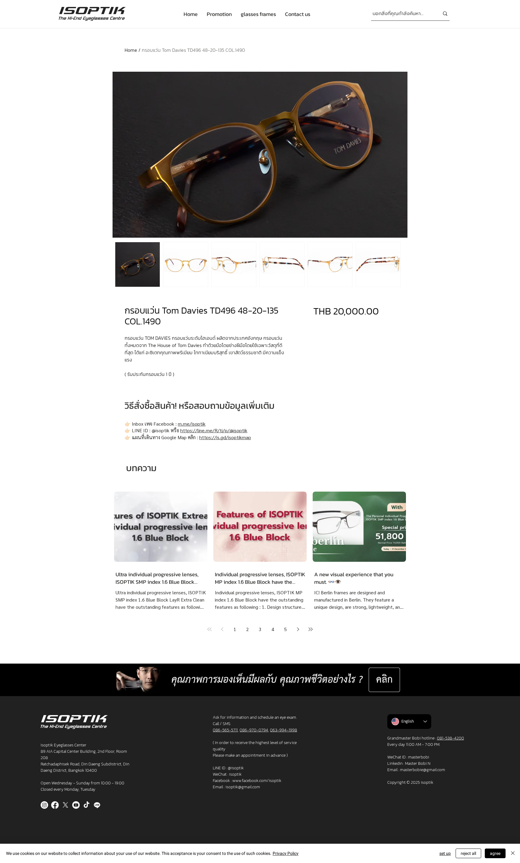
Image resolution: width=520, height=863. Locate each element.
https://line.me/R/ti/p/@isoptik (213, 430)
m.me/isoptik (192, 424)
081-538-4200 (450, 738)
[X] (65, 805)
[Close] (512, 853)
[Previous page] (222, 629)
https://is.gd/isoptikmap (225, 437)
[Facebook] (55, 805)
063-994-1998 (283, 730)
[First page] (209, 629)
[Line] (97, 805)
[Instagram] (44, 805)
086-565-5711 (225, 730)
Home (131, 50)
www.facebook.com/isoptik (256, 780)
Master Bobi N (417, 763)
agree (495, 853)
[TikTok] (86, 805)
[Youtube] (76, 805)
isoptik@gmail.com (242, 787)
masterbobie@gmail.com (422, 770)
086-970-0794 (254, 730)
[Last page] (310, 629)
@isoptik (236, 768)
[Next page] (297, 629)
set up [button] (445, 853)
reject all (468, 853)
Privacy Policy (286, 853)
